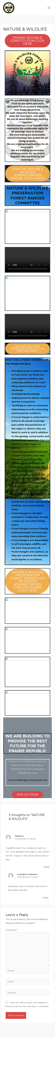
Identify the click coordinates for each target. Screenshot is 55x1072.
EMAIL (27, 1058)
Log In (27, 1061)
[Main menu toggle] (49, 8)
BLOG (27, 1050)
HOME (27, 1042)
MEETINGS (27, 1054)
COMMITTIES (27, 1046)
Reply (46, 867)
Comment (11, 930)
